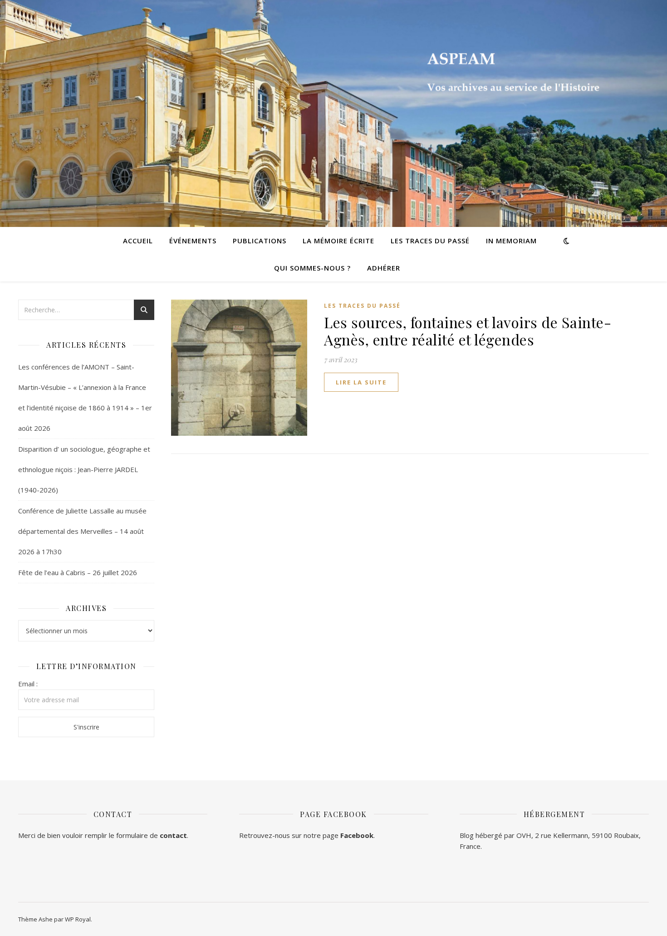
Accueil (138, 240)
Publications (259, 240)
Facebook (356, 835)
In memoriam (511, 240)
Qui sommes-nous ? (312, 267)
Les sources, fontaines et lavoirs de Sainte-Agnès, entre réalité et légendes (467, 330)
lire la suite (361, 382)
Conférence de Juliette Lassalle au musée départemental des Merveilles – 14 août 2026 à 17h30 (82, 531)
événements (192, 240)
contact (173, 835)
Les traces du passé (430, 240)
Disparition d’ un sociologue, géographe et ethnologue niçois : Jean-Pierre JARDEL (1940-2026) (84, 469)
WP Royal (78, 919)
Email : (28, 683)
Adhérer (383, 267)
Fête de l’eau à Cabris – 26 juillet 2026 (77, 572)
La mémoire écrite (338, 240)
